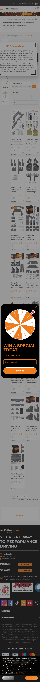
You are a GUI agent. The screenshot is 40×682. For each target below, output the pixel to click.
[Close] (36, 306)
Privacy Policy (6, 667)
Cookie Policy (20, 673)
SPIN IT (20, 370)
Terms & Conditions (22, 665)
